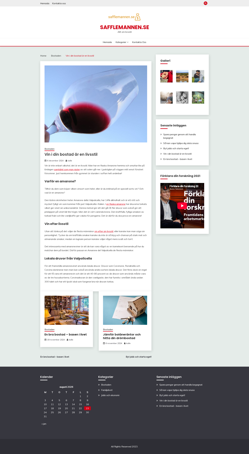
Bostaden (49, 148)
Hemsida (44, 3)
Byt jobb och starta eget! (176, 148)
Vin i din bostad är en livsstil (177, 153)
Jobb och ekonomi (110, 395)
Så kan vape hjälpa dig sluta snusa (180, 143)
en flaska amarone (115, 204)
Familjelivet (107, 390)
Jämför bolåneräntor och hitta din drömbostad (122, 336)
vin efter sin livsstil (103, 231)
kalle (70, 160)
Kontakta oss (59, 3)
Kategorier (121, 42)
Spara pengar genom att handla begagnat (180, 384)
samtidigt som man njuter (67, 169)
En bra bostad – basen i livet (66, 334)
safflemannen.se (124, 27)
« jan (44, 423)
